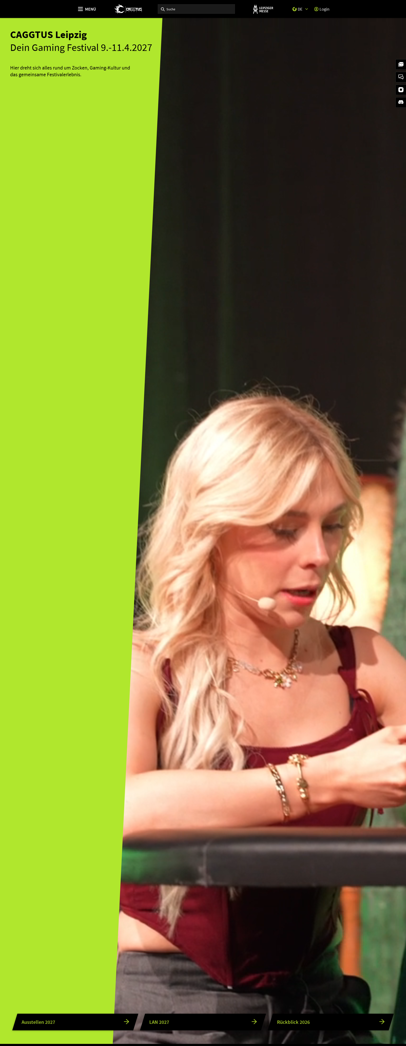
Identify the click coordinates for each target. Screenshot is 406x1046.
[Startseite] (128, 9)
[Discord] (400, 102)
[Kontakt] (400, 77)
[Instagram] (400, 89)
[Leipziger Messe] (263, 9)
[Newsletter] (400, 64)
